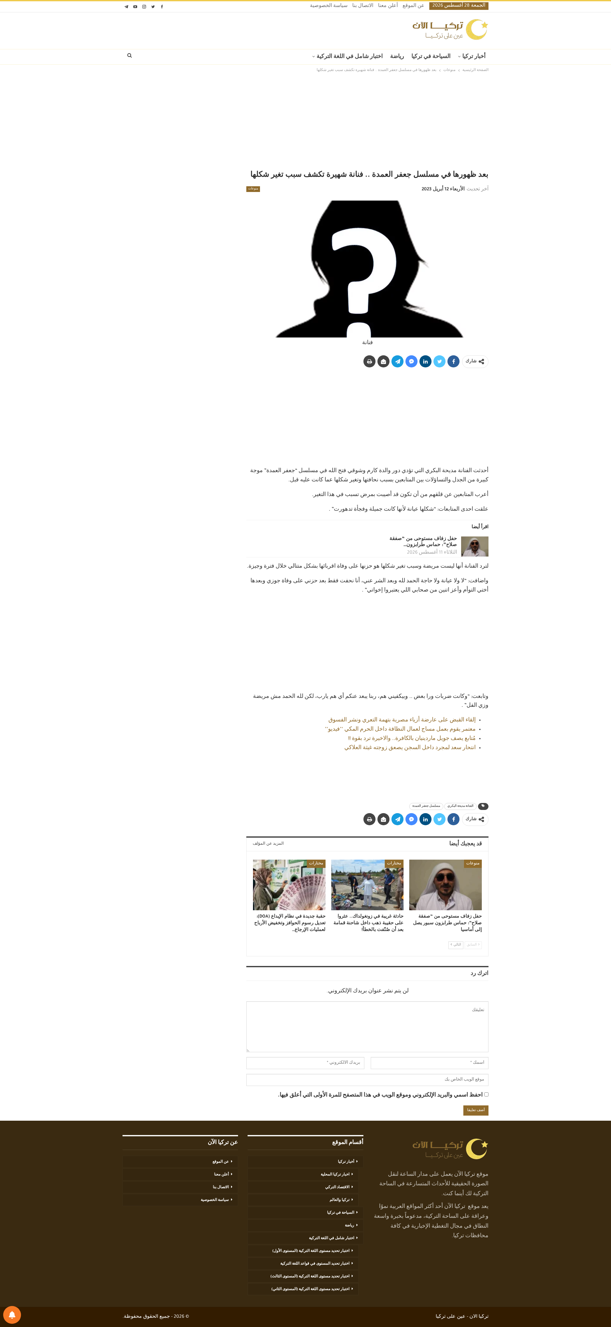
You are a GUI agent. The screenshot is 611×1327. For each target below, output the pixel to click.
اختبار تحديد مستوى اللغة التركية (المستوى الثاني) (310, 1289)
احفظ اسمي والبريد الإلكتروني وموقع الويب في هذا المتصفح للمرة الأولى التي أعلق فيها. (380, 1095)
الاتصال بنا (362, 6)
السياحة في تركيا (431, 57)
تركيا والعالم (339, 1200)
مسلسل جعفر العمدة (426, 806)
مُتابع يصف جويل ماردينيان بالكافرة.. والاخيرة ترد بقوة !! (412, 739)
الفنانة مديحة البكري (460, 806)
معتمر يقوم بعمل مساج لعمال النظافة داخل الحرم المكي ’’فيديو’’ (400, 730)
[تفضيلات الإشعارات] (12, 1315)
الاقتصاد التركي (337, 1187)
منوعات (253, 189)
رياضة (397, 57)
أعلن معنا (388, 6)
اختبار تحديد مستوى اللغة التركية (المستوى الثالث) (309, 1277)
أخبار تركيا (474, 57)
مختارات (394, 864)
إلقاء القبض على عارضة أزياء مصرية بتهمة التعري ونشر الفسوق (402, 720)
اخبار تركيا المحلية (335, 1175)
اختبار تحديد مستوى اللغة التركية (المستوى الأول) (310, 1251)
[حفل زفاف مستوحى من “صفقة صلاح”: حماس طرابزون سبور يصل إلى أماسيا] (474, 546)
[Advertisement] (305, 121)
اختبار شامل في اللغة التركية (350, 57)
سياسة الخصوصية (329, 6)
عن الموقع (414, 6)
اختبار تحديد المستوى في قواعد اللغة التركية (314, 1264)
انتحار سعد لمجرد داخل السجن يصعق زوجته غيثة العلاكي (410, 748)
